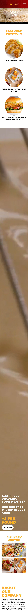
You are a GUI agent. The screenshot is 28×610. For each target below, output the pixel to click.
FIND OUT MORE (7, 527)
